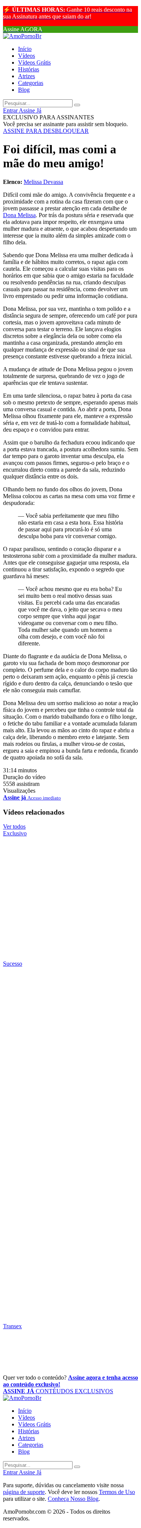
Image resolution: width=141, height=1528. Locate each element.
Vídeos (26, 55)
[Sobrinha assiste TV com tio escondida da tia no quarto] (70, 1149)
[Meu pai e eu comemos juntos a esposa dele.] (70, 1194)
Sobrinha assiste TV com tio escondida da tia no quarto (57, 1172)
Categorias (30, 83)
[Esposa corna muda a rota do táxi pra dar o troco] (70, 1016)
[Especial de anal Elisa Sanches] (70, 930)
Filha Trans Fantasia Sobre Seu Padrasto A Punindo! (63, 1356)
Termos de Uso (117, 1492)
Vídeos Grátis (34, 62)
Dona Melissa (19, 215)
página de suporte (24, 1492)
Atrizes (26, 76)
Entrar (11, 110)
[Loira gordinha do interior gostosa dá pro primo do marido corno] (70, 1105)
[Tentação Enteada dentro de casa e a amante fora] (70, 1060)
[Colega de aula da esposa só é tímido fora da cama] (70, 1238)
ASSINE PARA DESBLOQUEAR (46, 131)
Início (25, 49)
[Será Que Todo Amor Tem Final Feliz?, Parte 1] (70, 886)
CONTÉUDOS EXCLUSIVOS (58, 1391)
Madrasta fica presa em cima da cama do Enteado (65, 1305)
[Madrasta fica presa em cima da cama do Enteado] (70, 1282)
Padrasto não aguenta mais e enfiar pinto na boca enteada (58, 994)
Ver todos (14, 826)
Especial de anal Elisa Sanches (61, 947)
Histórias (28, 69)
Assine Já (30, 110)
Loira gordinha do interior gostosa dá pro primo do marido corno (69, 1127)
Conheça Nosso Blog (73, 1499)
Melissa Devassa (43, 182)
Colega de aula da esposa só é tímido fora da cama (59, 1261)
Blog (24, 89)
